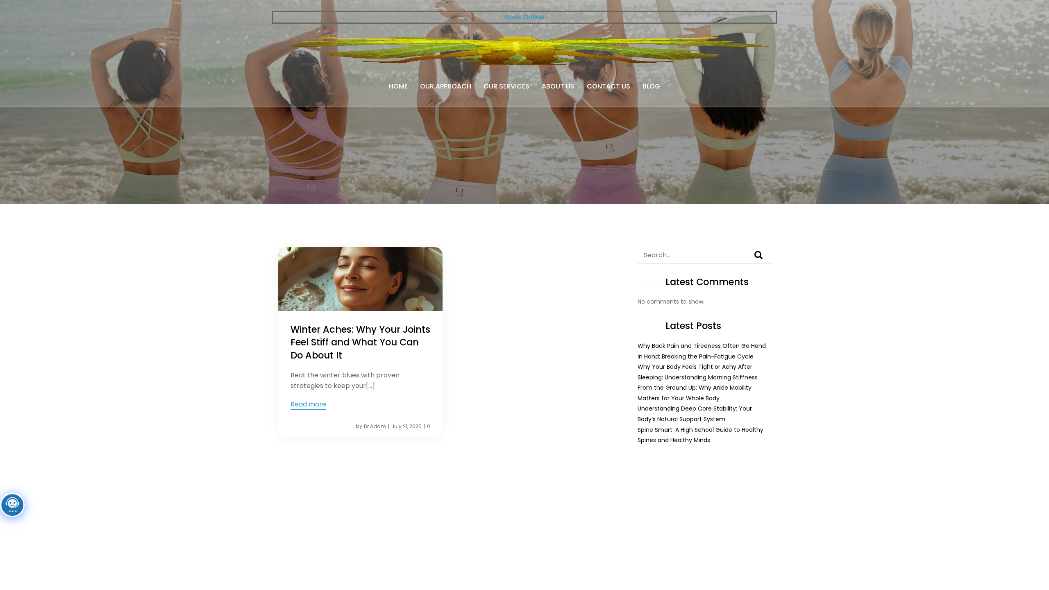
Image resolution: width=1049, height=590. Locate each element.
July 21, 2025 (406, 426)
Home (398, 86)
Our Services (506, 86)
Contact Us (608, 86)
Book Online (524, 17)
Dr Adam (375, 426)
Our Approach (445, 86)
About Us (558, 86)
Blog (651, 86)
